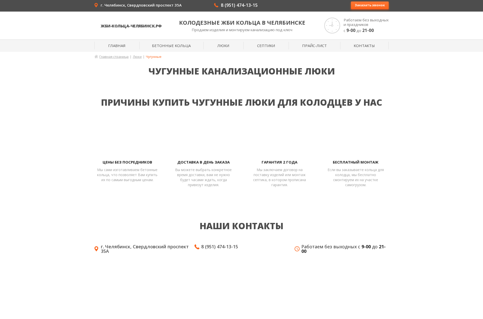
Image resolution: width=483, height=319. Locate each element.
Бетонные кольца (171, 45)
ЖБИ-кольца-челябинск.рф (131, 26)
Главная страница (114, 56)
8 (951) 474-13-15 (239, 5)
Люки (223, 45)
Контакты (364, 45)
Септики (266, 45)
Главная (117, 45)
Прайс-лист (314, 45)
